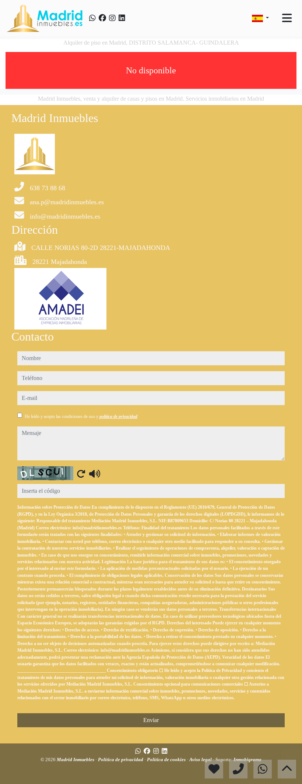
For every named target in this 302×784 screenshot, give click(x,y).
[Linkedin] (122, 18)
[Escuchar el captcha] (95, 473)
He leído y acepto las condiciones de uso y (81, 416)
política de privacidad (118, 416)
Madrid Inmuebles (76, 759)
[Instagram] (112, 18)
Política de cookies (167, 759)
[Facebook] (102, 18)
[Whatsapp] (92, 18)
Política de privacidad (121, 759)
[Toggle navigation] (287, 18)
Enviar (151, 720)
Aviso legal (201, 759)
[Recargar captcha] (81, 473)
